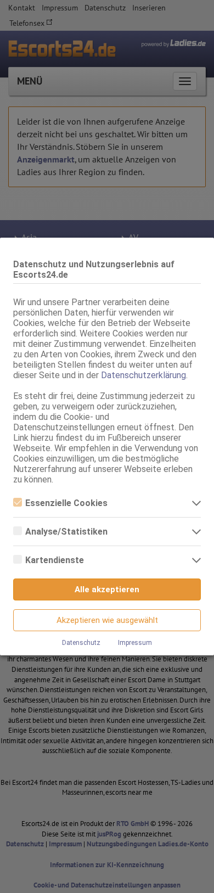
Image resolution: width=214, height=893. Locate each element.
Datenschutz (81, 643)
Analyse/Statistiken (66, 531)
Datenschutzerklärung (143, 375)
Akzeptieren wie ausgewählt (107, 620)
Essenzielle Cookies (66, 503)
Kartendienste (54, 560)
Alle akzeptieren (107, 589)
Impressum (135, 643)
